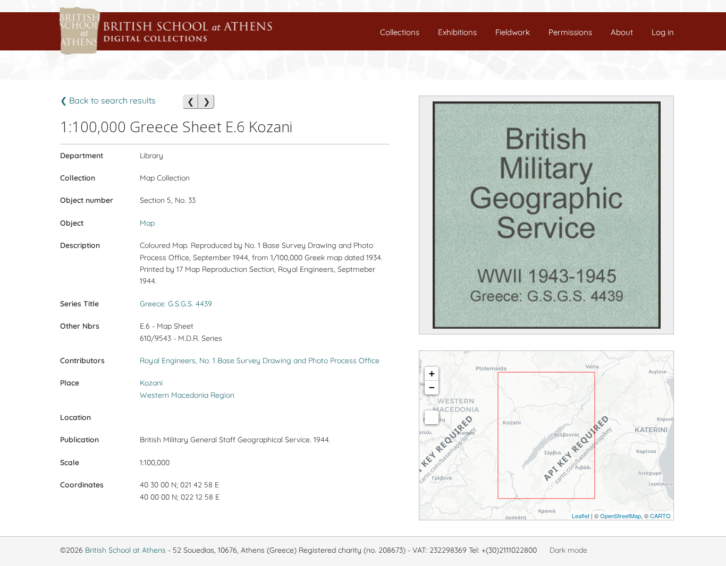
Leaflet (580, 515)
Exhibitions (457, 32)
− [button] (432, 387)
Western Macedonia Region (187, 395)
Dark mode (568, 550)
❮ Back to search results (108, 100)
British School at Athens (125, 550)
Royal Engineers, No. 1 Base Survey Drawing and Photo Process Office (259, 360)
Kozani (151, 383)
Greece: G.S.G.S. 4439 (176, 303)
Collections (399, 32)
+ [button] (432, 373)
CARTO (660, 515)
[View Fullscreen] (431, 417)
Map (147, 223)
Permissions (570, 32)
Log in (663, 32)
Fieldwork (512, 32)
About (622, 32)
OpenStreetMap (620, 515)
